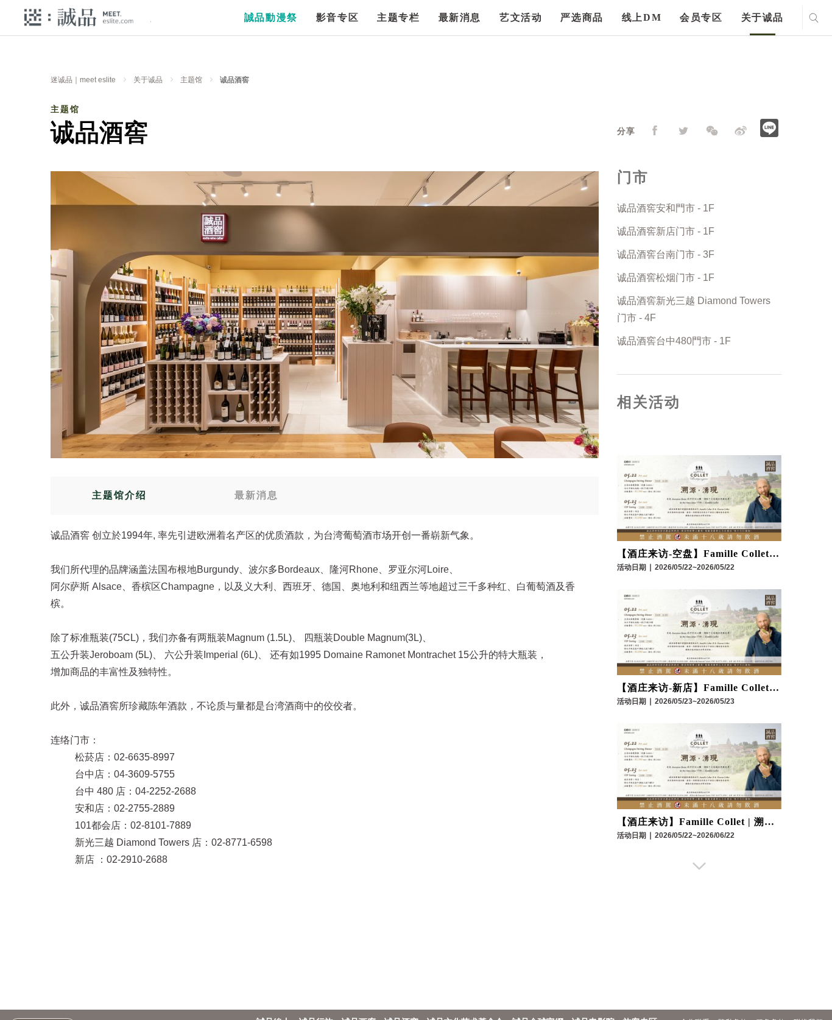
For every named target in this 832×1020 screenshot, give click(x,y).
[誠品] (78, 16)
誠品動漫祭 (271, 17)
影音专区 (337, 17)
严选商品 (581, 17)
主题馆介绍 (119, 495)
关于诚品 (762, 17)
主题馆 (191, 80)
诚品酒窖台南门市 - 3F (665, 254)
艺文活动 (520, 17)
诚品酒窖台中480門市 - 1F (674, 341)
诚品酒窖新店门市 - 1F (665, 231)
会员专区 (701, 17)
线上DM (641, 17)
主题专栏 (398, 17)
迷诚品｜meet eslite (83, 80)
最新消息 (460, 17)
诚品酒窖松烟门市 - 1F (665, 277)
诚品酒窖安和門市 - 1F (665, 208)
